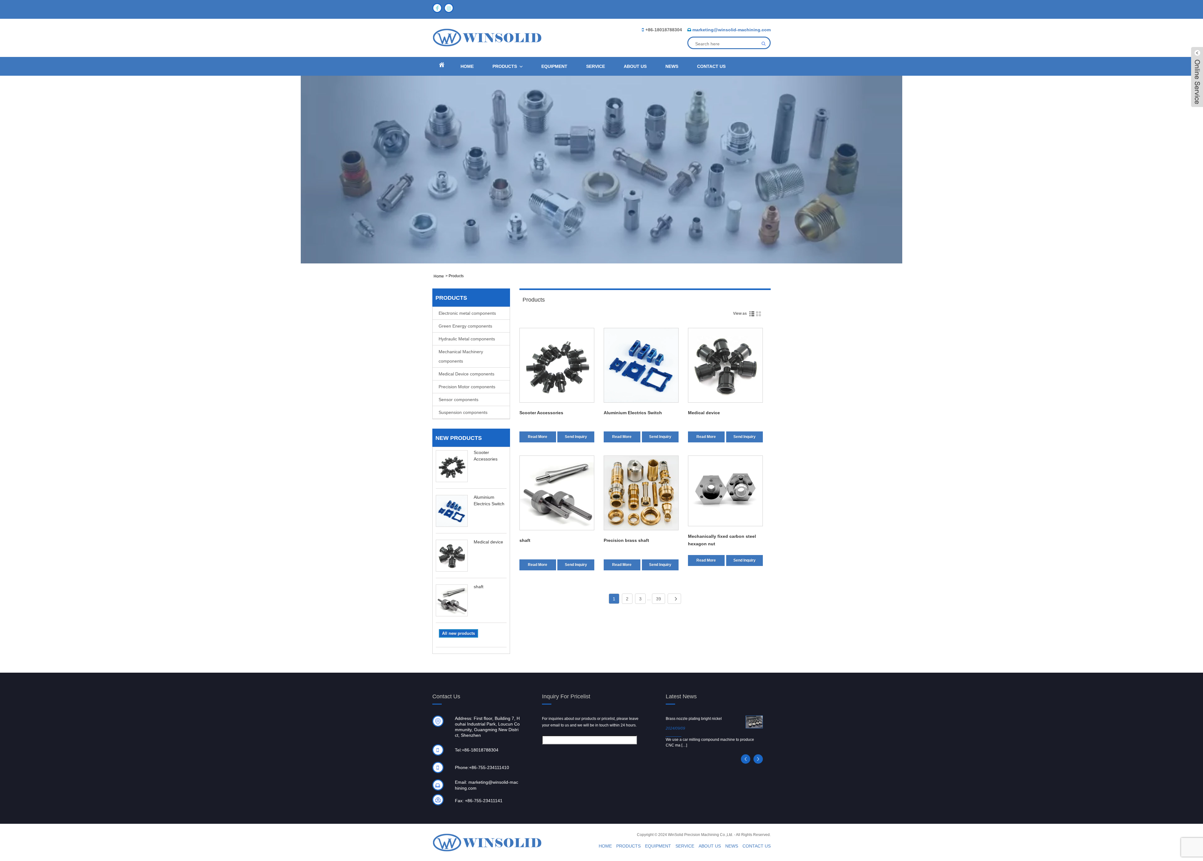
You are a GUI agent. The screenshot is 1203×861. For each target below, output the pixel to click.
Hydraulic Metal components (467, 338)
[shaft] (556, 494)
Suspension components (463, 412)
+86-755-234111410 (489, 767)
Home (467, 66)
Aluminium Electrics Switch (633, 412)
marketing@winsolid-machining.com (731, 29)
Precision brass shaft (626, 540)
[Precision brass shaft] (641, 494)
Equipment (554, 66)
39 (658, 598)
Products (504, 66)
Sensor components (458, 399)
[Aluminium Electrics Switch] (641, 366)
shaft (478, 586)
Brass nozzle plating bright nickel (694, 718)
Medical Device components (466, 373)
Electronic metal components (467, 313)
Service (595, 66)
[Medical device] (725, 366)
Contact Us (711, 66)
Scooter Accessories (541, 412)
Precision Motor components (467, 386)
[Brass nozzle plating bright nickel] (754, 722)
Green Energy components (465, 326)
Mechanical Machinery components (461, 356)
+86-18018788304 (663, 29)
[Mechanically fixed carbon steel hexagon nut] (725, 492)
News (671, 66)
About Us (635, 66)
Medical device (488, 541)
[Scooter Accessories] (556, 366)
